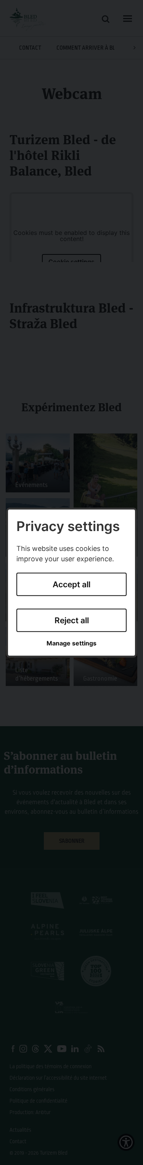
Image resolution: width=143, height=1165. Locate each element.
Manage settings (71, 643)
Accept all (71, 584)
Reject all (72, 620)
